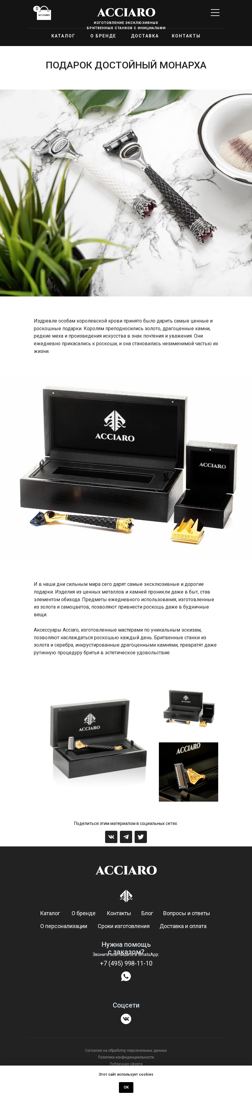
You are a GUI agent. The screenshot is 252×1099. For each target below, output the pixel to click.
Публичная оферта (126, 1064)
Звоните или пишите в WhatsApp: (126, 954)
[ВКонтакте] (111, 837)
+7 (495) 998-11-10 (126, 963)
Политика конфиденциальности (126, 1057)
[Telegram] (126, 837)
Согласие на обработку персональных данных (126, 1050)
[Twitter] (141, 837)
